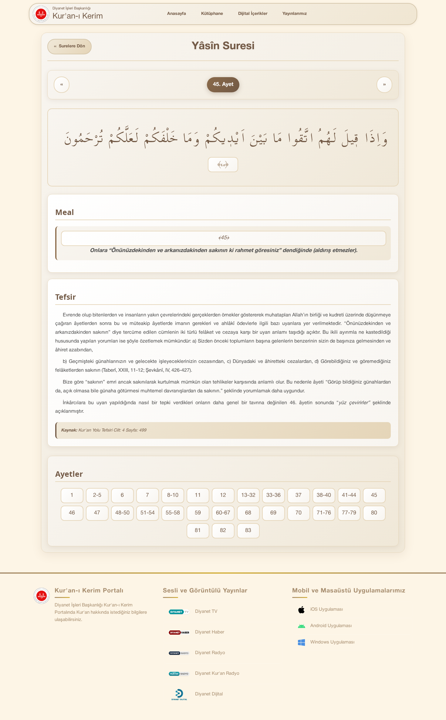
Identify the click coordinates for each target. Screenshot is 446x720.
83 (248, 530)
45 (374, 495)
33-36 (273, 495)
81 (198, 530)
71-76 (324, 513)
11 (198, 495)
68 (248, 513)
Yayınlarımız (294, 14)
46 (72, 513)
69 (273, 513)
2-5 (97, 495)
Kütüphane (212, 14)
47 (97, 513)
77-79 (349, 513)
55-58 (173, 513)
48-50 (122, 513)
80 (374, 513)
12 (223, 495)
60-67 (223, 513)
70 (299, 513)
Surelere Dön (69, 46)
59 (198, 513)
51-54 (147, 513)
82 (223, 530)
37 (299, 495)
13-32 (248, 495)
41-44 (349, 495)
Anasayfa (176, 14)
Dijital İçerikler (252, 14)
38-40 (324, 495)
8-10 (172, 495)
